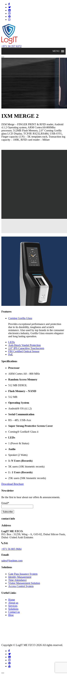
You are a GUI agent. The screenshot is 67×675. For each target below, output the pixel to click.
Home (11, 599)
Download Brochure (12, 483)
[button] (56, 51)
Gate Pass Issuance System (22, 573)
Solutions (13, 608)
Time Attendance (17, 580)
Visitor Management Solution (24, 583)
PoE (10, 354)
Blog (11, 615)
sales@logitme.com (12, 560)
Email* (5, 503)
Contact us (14, 611)
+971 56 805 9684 (11, 549)
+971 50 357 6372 (11, 46)
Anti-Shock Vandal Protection (24, 345)
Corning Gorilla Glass (20, 318)
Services (12, 605)
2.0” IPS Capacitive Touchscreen (26, 348)
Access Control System (21, 586)
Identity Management (19, 576)
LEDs (11, 342)
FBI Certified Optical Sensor (23, 351)
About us (13, 602)
